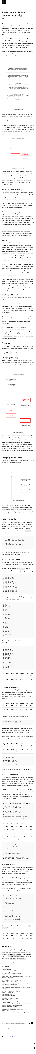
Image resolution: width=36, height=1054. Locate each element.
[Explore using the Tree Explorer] (34, 1048)
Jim (3, 18)
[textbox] (18, 14)
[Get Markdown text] (34, 1043)
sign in (13, 1036)
